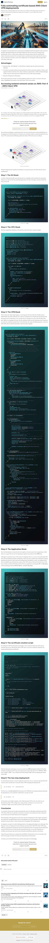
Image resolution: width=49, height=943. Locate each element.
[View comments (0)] (5, 19)
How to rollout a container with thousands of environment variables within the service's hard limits (21, 886)
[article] (24, 887)
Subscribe (40, 2)
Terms (28, 934)
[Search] (46, 880)
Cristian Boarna (7, 14)
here (27, 223)
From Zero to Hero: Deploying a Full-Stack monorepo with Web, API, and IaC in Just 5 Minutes (21, 894)
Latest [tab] (6, 880)
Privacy (24, 934)
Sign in (45, 2)
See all (3, 914)
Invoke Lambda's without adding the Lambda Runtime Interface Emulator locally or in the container (20, 908)
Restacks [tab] (9, 864)
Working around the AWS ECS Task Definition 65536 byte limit (17, 884)
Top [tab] (2, 880)
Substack (18, 940)
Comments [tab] (4, 864)
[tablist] (6, 864)
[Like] (2, 19)
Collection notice (33, 934)
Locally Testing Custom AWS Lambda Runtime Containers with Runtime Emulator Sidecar (20, 905)
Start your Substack (21, 937)
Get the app (30, 937)
